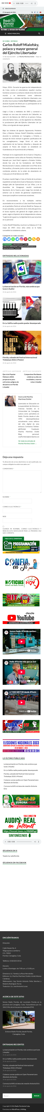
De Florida (6, 41)
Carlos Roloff (18, 244)
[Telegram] (17, 239)
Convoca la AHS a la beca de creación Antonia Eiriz (21, 1083)
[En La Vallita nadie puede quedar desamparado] (22, 321)
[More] (38, 239)
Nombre (6, 497)
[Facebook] (35, 12)
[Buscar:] (22, 1095)
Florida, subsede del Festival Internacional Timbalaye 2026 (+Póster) (20, 358)
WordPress (15, 1109)
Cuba (26, 244)
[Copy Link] (34, 239)
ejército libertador (10, 246)
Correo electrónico (12, 507)
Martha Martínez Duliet (26, 56)
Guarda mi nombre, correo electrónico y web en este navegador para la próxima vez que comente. (22, 531)
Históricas (14, 41)
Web (4, 516)
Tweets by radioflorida (11, 856)
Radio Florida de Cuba (22, 1106)
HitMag (23, 1109)
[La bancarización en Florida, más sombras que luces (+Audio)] (22, 284)
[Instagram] (37, 12)
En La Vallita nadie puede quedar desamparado (22, 323)
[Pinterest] (25, 239)
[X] (32, 12)
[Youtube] (40, 12)
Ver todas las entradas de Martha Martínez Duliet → (27, 442)
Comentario (8, 469)
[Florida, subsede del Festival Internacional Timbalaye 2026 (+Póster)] (22, 355)
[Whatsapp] (13, 239)
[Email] (30, 239)
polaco (18, 248)
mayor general (8, 248)
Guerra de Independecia (27, 246)
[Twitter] (9, 239)
